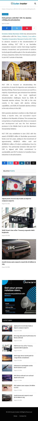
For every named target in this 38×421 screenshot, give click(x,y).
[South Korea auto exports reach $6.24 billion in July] (19, 249)
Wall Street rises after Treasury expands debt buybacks (18, 231)
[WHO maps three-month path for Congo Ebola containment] (7, 358)
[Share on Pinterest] (27, 28)
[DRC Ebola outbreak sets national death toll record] (7, 378)
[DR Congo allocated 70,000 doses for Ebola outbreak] (7, 338)
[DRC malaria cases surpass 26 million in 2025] (7, 387)
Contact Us (22, 416)
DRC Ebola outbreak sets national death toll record (23, 377)
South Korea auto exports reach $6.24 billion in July (19, 263)
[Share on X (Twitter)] (17, 28)
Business (5, 14)
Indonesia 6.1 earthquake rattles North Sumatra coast (23, 367)
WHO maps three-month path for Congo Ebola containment (24, 357)
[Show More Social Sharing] (34, 28)
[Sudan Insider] (19, 3)
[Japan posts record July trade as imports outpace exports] (19, 186)
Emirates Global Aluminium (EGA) (12, 34)
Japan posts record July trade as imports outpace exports (16, 199)
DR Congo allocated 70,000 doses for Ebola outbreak (25, 337)
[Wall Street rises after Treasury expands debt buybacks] (19, 217)
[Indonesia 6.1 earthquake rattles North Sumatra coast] (7, 368)
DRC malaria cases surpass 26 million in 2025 (24, 386)
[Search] (35, 3)
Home (3, 9)
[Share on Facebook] (7, 28)
